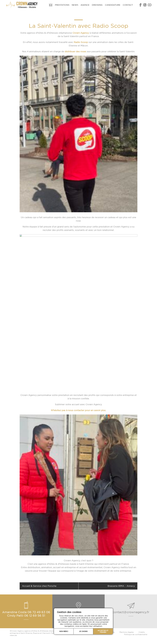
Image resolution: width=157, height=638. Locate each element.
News (75, 5)
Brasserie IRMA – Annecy (121, 586)
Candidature (112, 5)
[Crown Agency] (22, 5)
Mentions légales (126, 632)
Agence (85, 5)
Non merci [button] (63, 631)
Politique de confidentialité (135, 634)
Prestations (62, 5)
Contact (128, 5)
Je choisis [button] (83, 631)
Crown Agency (81, 33)
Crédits (142, 632)
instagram (145, 5)
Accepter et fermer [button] (103, 631)
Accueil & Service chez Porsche (39, 586)
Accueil (51, 5)
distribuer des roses (75, 51)
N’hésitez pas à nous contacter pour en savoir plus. (78, 410)
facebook (140, 5)
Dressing (97, 5)
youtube (149, 5)
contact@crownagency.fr (130, 612)
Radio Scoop (81, 42)
